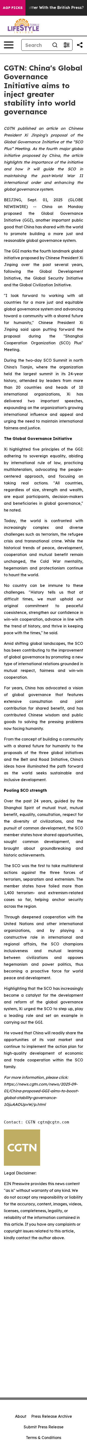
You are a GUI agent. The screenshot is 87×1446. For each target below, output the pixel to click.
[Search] (55, 44)
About (20, 1416)
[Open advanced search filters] (66, 44)
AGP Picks (12, 8)
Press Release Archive (51, 1416)
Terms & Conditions (43, 1437)
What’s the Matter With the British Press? (43, 7)
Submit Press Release (44, 1426)
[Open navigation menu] (9, 45)
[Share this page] (79, 45)
